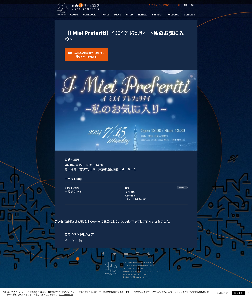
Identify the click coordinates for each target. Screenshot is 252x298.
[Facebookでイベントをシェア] (66, 240)
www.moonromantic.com (134, 274)
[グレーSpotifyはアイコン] (149, 254)
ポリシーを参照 (66, 294)
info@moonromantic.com (142, 265)
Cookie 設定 (222, 292)
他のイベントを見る (86, 56)
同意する (238, 292)
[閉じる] (248, 293)
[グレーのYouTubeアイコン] (126, 254)
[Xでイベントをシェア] (73, 240)
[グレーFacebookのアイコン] (103, 254)
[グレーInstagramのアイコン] (137, 254)
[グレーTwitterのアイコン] (115, 254)
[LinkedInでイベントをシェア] (80, 240)
